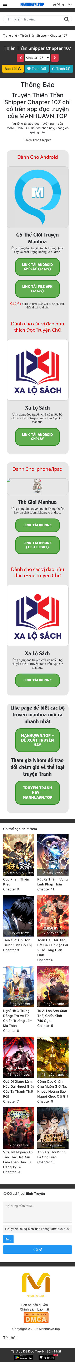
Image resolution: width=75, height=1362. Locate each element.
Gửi (36, 1249)
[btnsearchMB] (66, 19)
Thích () (62, 69)
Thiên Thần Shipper (37, 140)
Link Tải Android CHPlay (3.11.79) (37, 267)
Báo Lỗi (11, 69)
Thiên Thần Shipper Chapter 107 (37, 48)
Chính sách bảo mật (34, 1309)
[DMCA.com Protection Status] (36, 1317)
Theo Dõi (38, 69)
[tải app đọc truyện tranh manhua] (31, 4)
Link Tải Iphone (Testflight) (37, 545)
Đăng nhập (64, 4)
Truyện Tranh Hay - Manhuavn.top (37, 792)
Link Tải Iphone (37, 525)
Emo (8, 1239)
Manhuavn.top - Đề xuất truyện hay (37, 740)
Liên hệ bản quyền (34, 1305)
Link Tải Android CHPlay (37, 437)
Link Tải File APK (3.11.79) (37, 289)
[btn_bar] (5, 4)
